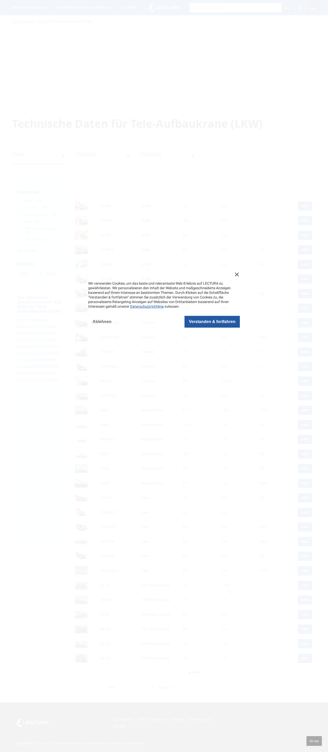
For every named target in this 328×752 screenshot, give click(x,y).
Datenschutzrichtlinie (147, 306)
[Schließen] (237, 274)
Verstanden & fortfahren (212, 321)
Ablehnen (102, 321)
